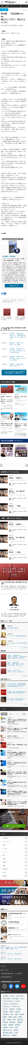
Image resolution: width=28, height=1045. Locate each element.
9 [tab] (20, 463)
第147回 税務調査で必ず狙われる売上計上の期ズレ (17, 783)
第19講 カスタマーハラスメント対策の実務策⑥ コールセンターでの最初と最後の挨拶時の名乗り (17, 803)
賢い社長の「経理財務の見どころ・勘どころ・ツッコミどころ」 (21, 430)
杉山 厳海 (13, 300)
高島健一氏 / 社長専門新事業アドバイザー (16, 737)
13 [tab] (7, 465)
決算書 (9, 1019)
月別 (11, 714)
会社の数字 (6, 1014)
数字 (15, 855)
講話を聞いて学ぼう (8, 1032)
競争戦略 (11, 1025)
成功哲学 (5, 301)
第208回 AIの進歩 (12, 736)
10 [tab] (22, 463)
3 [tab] (6, 463)
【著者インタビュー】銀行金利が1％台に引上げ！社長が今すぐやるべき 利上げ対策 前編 (17, 721)
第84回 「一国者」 (15, 506)
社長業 (4, 1025)
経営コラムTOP (4, 970)
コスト (22, 998)
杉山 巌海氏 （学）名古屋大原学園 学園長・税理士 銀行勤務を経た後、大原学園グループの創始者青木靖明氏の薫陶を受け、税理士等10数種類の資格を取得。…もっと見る (13, 615)
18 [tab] (18, 465)
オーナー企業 (19, 996)
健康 (16, 1014)
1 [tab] (1, 463)
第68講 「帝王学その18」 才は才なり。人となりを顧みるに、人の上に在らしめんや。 (7, 400)
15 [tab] (11, 465)
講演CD (16, 1030)
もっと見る (23, 647)
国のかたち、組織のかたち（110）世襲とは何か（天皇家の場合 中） (17, 729)
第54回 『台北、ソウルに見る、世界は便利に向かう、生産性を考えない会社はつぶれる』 (17, 773)
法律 (14, 1019)
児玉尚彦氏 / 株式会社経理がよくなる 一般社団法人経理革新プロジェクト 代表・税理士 (21, 434)
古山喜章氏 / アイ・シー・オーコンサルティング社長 (17, 757)
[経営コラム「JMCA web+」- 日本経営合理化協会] (9, 2)
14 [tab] (9, 465)
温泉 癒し (20, 1019)
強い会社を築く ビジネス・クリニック (21, 401)
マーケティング (14, 6)
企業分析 (17, 1011)
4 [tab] (8, 463)
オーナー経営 (6, 998)
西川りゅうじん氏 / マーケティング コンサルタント (17, 796)
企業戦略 (7, 6)
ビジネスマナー (13, 1003)
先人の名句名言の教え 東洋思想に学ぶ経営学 (12, 25)
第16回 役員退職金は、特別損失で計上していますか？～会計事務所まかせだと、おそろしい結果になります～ (16, 754)
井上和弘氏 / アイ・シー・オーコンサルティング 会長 (17, 767)
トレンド (15, 852)
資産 (21, 6)
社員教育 (19, 1022)
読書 (16, 1027)
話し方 (11, 1027)
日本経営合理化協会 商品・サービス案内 (11, 973)
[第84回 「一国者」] (4, 507)
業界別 (15, 862)
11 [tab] (24, 463)
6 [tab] (13, 463)
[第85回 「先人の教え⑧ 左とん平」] (4, 492)
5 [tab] (10, 463)
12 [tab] (27, 463)
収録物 (24, 714)
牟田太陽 (5, 1022)
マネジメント (6, 1006)
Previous (1, 465)
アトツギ (12, 996)
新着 (2, 6)
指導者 (10, 1017)
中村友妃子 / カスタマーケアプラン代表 (15, 806)
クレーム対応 (15, 998)
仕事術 (11, 1011)
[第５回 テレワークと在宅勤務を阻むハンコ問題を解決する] (21, 416)
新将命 (20, 1017)
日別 (4, 714)
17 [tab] (16, 465)
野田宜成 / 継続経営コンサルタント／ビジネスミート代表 (17, 777)
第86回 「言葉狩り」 (16, 478)
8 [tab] (17, 463)
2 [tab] (3, 463)
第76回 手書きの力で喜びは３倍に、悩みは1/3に (7, 424)
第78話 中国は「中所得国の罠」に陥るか (17, 745)
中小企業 (18, 1009)
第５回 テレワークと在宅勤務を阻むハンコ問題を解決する (21, 425)
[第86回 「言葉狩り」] (4, 479)
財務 (16, 1032)
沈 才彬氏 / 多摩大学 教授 (13, 747)
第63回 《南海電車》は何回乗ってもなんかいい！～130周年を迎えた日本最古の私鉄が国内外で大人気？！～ (17, 793)
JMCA (13, 1042)
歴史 (4, 1019)
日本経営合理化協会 (6, 977)
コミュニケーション (8, 1001)
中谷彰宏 (5, 1011)
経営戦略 (5, 1027)
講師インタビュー (7, 1030)
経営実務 (17, 1025)
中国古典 (12, 1009)
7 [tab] (15, 463)
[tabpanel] (7, 451)
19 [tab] (21, 465)
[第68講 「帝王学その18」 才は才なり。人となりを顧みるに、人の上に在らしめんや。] (7, 389)
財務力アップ (6, 1035)
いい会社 (5, 996)
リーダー (25, 6)
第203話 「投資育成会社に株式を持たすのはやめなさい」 (17, 763)
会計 (12, 1014)
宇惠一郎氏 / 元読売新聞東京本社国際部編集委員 (17, 732)
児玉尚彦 (22, 1014)
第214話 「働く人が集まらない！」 (20, 397)
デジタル (17, 1001)
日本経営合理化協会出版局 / (13, 723)
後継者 (4, 1017)
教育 (15, 865)
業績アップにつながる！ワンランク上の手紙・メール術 (7, 428)
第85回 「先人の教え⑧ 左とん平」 (17, 492)
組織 (15, 858)
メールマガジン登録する (14, 826)
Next (26, 465)
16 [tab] (14, 465)
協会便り (15, 875)
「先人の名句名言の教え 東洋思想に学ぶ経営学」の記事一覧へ (14, 372)
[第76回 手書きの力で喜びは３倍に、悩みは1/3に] (7, 416)
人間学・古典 (4, 9)
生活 (15, 872)
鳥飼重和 (14, 1035)
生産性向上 (12, 1022)
